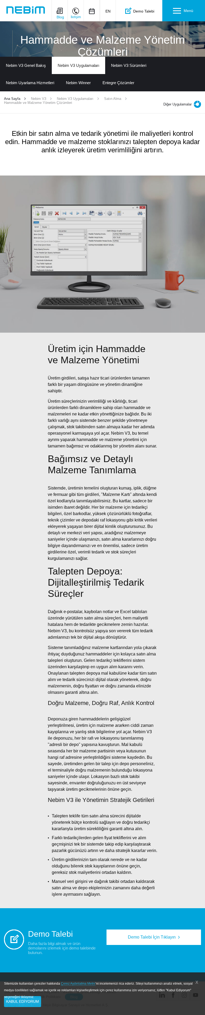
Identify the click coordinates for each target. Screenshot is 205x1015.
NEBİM (25, 10)
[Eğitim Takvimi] (92, 11)
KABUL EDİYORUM (22, 1001)
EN (108, 11)
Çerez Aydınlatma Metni (78, 983)
